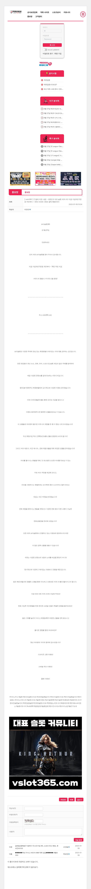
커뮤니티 (67, 12)
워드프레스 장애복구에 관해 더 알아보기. (23, 867)
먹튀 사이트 (44, 12)
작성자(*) (12, 808)
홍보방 (29, 16)
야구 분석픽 (54, 101)
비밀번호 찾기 (48, 53)
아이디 (45, 27)
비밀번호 (46, 35)
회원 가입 (57, 53)
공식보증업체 (32, 12)
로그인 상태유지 (53, 50)
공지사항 (53, 73)
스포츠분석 (56, 12)
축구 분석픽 (54, 138)
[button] (26, 209)
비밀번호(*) (13, 814)
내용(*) (11, 832)
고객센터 (38, 16)
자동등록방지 (13, 822)
